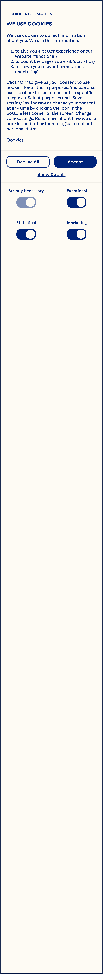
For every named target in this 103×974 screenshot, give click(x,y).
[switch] (26, 202)
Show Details (52, 174)
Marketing (77, 223)
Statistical (26, 223)
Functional (77, 191)
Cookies (15, 140)
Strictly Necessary (26, 191)
